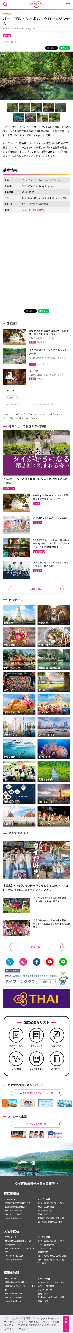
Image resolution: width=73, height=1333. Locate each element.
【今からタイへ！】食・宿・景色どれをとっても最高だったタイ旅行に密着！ (51, 924)
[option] (9, 1103)
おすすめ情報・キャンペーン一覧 (36, 1092)
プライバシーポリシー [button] (16, 1328)
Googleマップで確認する (33, 209)
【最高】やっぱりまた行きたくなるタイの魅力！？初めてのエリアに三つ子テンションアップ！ (35, 888)
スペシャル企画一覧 (36, 1124)
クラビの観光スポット (52, 414)
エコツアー (8, 14)
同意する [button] (66, 1324)
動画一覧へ (36, 947)
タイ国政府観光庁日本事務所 (35, 1183)
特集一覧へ (36, 589)
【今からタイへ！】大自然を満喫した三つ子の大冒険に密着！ (50, 899)
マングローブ (10, 41)
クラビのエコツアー (33, 414)
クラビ (7, 35)
